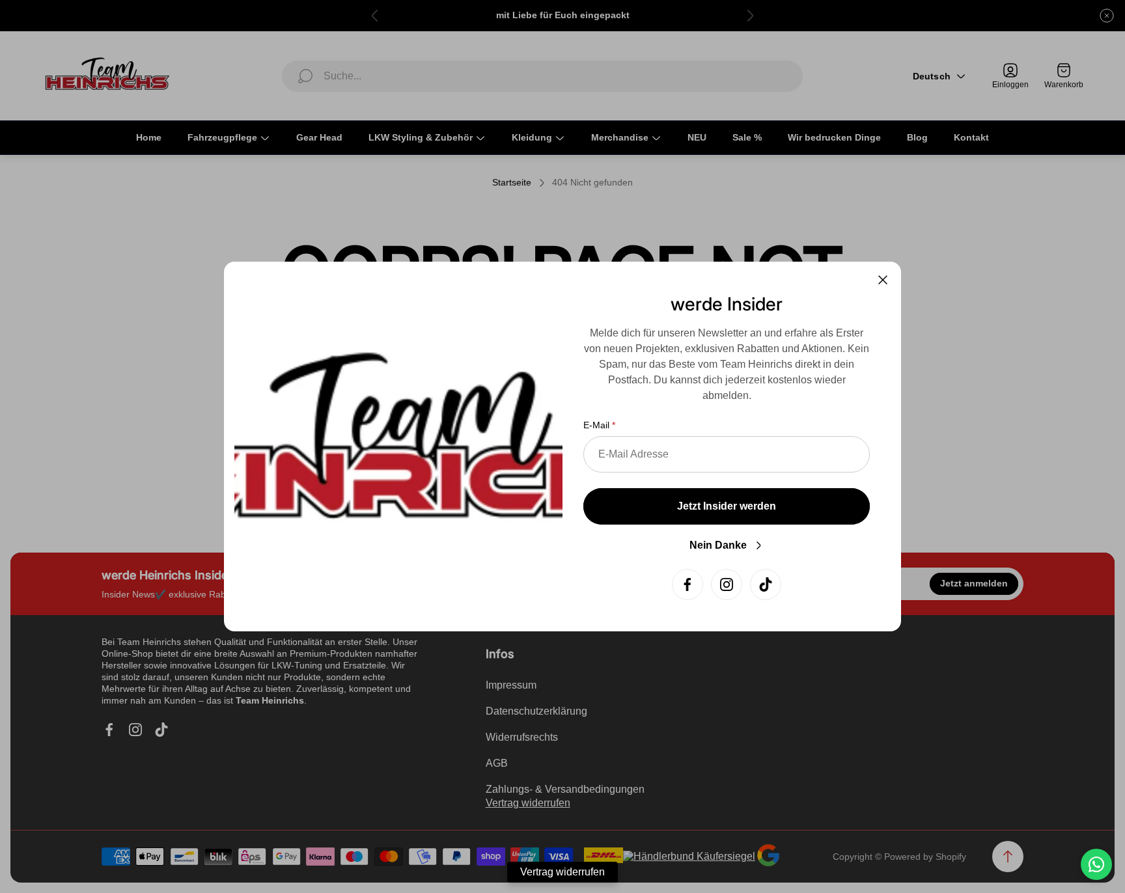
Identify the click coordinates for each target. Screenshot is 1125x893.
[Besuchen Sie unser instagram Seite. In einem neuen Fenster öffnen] (726, 584)
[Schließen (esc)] (883, 280)
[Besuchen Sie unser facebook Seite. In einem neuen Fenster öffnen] (687, 584)
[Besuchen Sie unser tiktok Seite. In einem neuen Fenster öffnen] (765, 584)
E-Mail (596, 425)
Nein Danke (718, 545)
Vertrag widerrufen (562, 871)
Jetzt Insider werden (726, 506)
